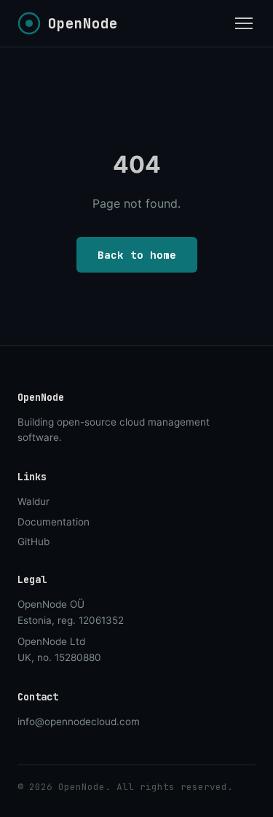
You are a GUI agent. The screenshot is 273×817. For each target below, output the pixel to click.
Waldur (33, 501)
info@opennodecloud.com (78, 721)
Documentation (53, 522)
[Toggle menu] (244, 23)
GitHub (33, 541)
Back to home (137, 255)
